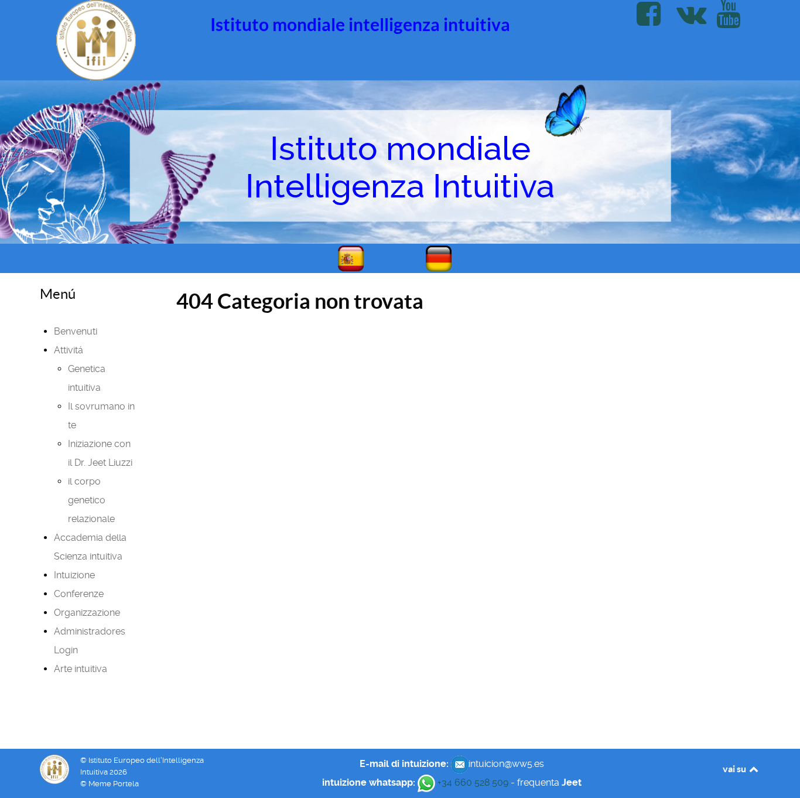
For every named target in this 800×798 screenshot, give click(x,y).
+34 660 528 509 (471, 782)
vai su (735, 768)
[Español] (356, 258)
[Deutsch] (444, 258)
